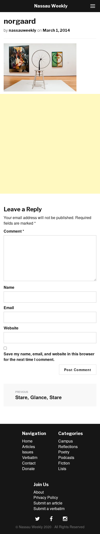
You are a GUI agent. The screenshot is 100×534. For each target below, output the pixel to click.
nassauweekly (22, 30)
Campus (65, 441)
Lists (62, 468)
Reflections (68, 446)
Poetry (63, 452)
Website (11, 328)
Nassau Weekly (50, 5)
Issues (27, 452)
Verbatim (29, 457)
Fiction (64, 463)
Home (27, 441)
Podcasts (66, 457)
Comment (14, 231)
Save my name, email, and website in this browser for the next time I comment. (49, 356)
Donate (28, 468)
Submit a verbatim (49, 508)
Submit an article (47, 503)
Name (9, 287)
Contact (28, 463)
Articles (28, 446)
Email (9, 307)
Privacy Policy (45, 497)
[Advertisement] (50, 144)
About (38, 492)
